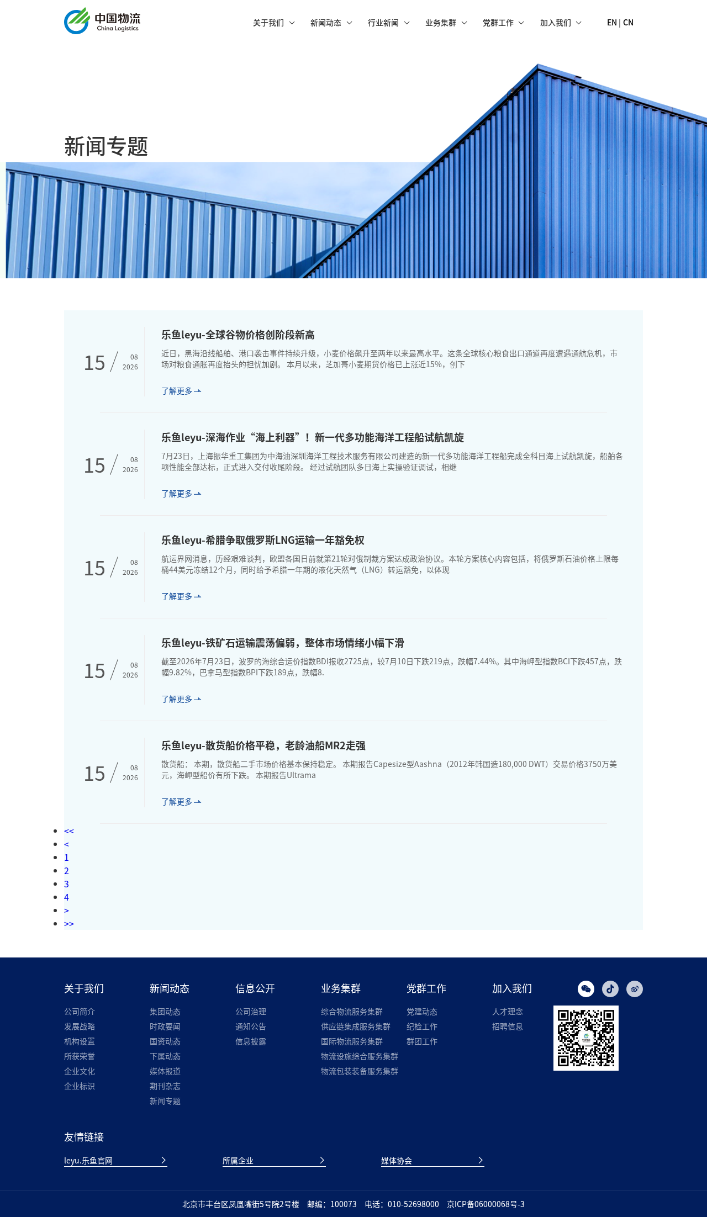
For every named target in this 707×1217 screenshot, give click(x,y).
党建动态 (422, 1011)
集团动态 (165, 1011)
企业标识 (79, 1085)
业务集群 (440, 22)
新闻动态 (325, 22)
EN (612, 22)
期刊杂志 (165, 1085)
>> (69, 923)
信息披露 (250, 1040)
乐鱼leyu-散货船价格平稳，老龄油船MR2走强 (263, 745)
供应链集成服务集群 (356, 1025)
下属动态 (165, 1055)
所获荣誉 (79, 1055)
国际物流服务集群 (352, 1040)
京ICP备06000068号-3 (486, 1203)
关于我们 (268, 22)
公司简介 (79, 1011)
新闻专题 (165, 1100)
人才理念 (507, 1011)
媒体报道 (165, 1070)
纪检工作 (422, 1025)
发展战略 (79, 1025)
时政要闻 (165, 1025)
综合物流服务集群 (352, 1011)
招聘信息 (507, 1025)
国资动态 (165, 1040)
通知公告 (250, 1025)
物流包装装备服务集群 (359, 1070)
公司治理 (250, 1011)
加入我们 (555, 22)
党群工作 (498, 22)
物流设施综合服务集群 (359, 1055)
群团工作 (422, 1040)
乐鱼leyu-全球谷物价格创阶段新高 (238, 334)
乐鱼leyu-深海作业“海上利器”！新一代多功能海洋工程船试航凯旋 (312, 437)
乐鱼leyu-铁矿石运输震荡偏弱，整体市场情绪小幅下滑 (282, 642)
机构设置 (79, 1040)
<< (69, 830)
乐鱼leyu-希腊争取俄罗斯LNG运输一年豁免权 (263, 539)
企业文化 (79, 1070)
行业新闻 (383, 22)
